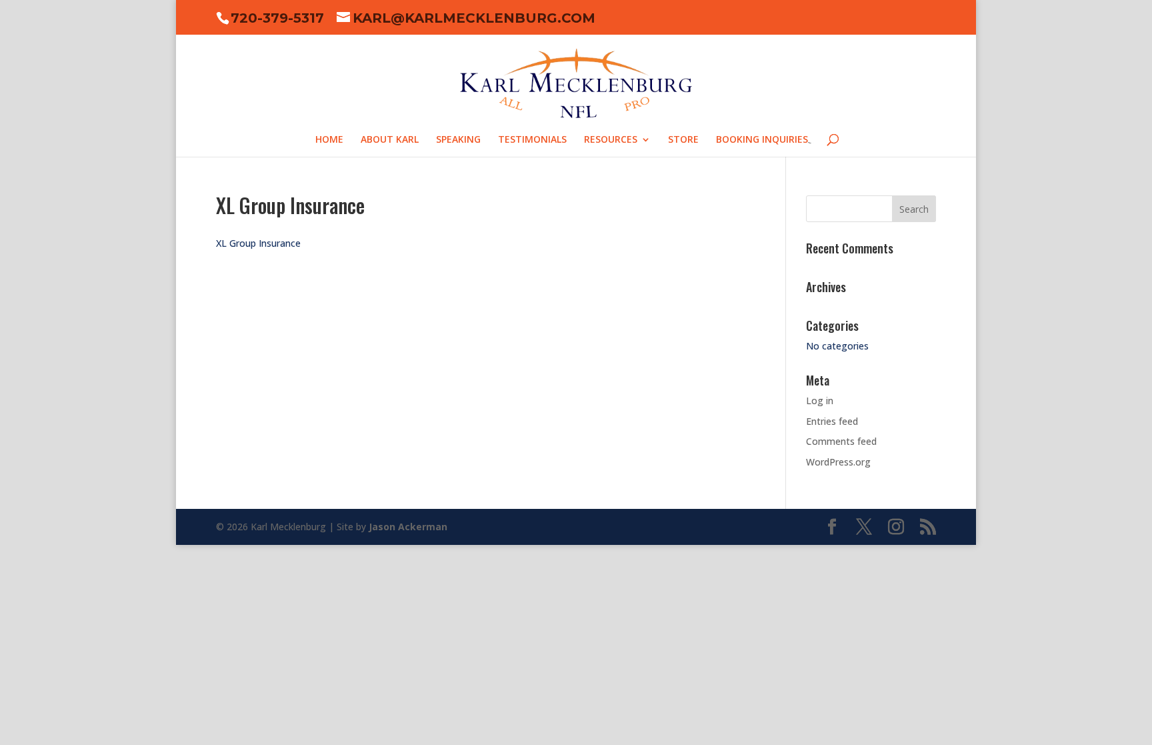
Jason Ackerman (408, 526)
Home (329, 140)
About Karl (390, 140)
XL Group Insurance (258, 243)
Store (683, 140)
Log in (819, 400)
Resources (610, 140)
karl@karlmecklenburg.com (474, 18)
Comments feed (841, 441)
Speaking (458, 140)
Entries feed (832, 421)
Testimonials (532, 140)
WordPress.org (838, 462)
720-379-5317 (277, 18)
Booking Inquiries (762, 140)
